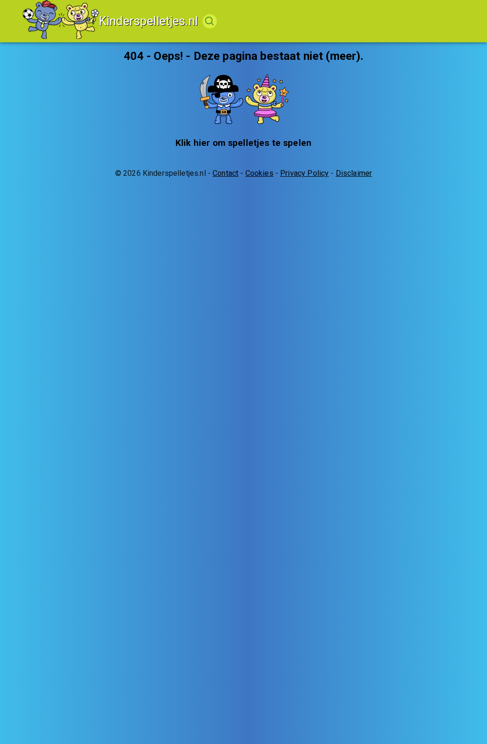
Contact (225, 173)
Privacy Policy (304, 173)
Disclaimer (354, 173)
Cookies (259, 173)
